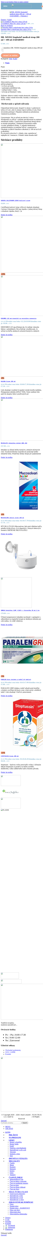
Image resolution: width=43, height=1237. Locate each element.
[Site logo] (21, 7)
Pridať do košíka (10, 56)
